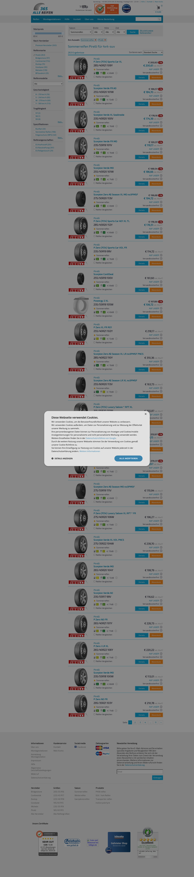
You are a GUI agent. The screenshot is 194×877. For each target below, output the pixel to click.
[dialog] (97, 438)
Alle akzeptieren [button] (128, 458)
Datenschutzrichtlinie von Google (101, 438)
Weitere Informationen (89, 451)
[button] (62, 458)
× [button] (145, 414)
